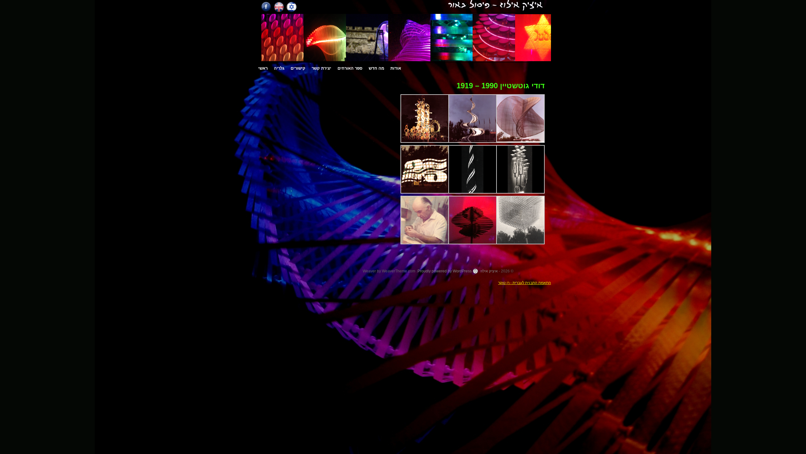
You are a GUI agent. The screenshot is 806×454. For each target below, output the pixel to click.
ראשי (263, 68)
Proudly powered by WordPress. (444, 271)
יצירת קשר (321, 68)
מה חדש (376, 68)
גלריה (279, 68)
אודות (395, 68)
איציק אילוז (489, 271)
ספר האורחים (350, 68)
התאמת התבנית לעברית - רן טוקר (524, 283)
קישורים (298, 68)
